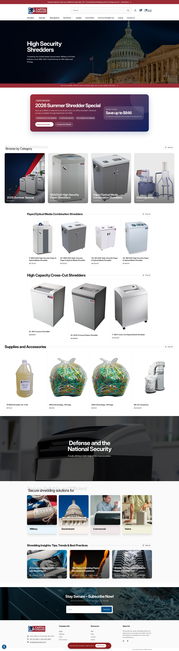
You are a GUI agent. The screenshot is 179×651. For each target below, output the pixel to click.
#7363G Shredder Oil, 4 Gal (17, 405)
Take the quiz (101, 645)
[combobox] (101, 10)
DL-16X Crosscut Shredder (39, 332)
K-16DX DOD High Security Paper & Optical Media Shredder (42, 259)
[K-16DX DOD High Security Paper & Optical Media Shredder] (43, 251)
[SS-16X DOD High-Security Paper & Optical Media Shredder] (105, 251)
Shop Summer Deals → (44, 124)
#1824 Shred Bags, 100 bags (60, 405)
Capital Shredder (139, 649)
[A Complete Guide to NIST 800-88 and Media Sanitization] (47, 564)
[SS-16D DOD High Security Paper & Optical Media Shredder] (136, 251)
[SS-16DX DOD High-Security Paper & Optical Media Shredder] (74, 251)
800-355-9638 (46, 639)
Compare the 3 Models (64, 124)
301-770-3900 (34, 639)
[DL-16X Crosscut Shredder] (48, 325)
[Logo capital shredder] (36, 631)
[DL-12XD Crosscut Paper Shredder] (90, 328)
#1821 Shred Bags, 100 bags (102, 405)
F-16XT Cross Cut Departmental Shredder (128, 335)
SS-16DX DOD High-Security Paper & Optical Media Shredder (72, 259)
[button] (148, 10)
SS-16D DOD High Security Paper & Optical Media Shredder (136, 259)
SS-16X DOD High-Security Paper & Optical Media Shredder (104, 259)
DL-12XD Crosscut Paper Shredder (84, 335)
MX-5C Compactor (141, 405)
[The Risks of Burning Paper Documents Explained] (89, 564)
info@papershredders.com (38, 642)
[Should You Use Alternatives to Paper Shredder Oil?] (132, 564)
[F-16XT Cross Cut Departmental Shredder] (131, 328)
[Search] (128, 10)
